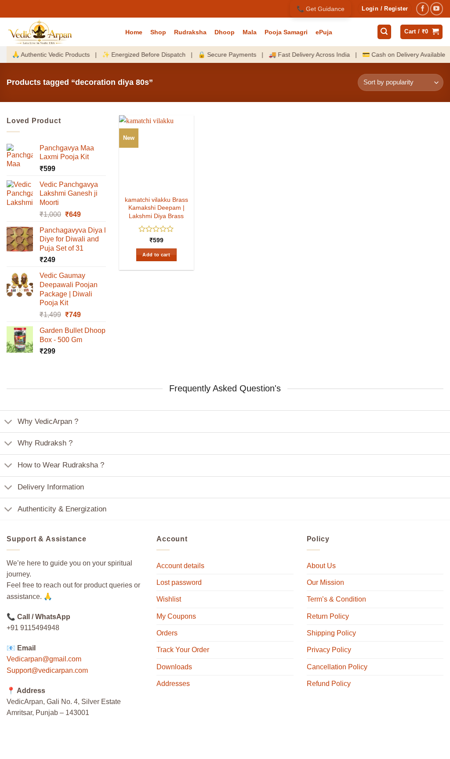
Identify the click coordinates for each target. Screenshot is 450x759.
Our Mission (325, 582)
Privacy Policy (329, 649)
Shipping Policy (331, 633)
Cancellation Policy (337, 667)
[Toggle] (8, 422)
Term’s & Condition (336, 599)
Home (133, 32)
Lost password (179, 582)
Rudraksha (190, 32)
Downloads (174, 667)
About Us (321, 565)
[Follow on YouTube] (436, 8)
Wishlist (168, 599)
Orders (167, 633)
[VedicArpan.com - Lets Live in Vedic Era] (59, 32)
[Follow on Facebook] (422, 8)
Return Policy (328, 616)
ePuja (324, 32)
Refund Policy (329, 683)
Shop (158, 32)
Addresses (173, 683)
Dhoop (224, 32)
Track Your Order (182, 649)
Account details (180, 565)
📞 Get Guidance (321, 8)
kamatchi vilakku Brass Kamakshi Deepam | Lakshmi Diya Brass (156, 207)
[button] (385, 9)
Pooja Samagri (286, 32)
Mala (250, 32)
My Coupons (176, 616)
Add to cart (156, 254)
